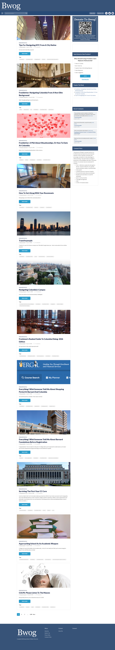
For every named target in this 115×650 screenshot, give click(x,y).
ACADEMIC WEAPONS (24, 559)
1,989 (31, 614)
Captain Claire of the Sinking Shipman (83, 68)
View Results (85, 79)
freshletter (22, 59)
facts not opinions (40, 355)
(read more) (90, 115)
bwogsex (21, 159)
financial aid (26, 109)
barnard (21, 458)
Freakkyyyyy (32, 159)
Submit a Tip (100, 13)
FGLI (21, 109)
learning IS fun (47, 559)
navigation (53, 304)
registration (37, 406)
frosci (44, 510)
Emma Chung (23, 291)
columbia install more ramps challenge (27, 304)
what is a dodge (60, 304)
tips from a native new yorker (52, 59)
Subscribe (92, 13)
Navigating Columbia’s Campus (32, 290)
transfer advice (41, 256)
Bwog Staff (22, 47)
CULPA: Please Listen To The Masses (34, 593)
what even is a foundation (53, 458)
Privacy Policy (47, 635)
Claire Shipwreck (79, 70)
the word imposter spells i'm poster (59, 559)
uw (53, 510)
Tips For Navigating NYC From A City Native (37, 45)
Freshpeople (23, 42)
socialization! (48, 207)
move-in (36, 207)
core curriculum (23, 510)
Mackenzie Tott (23, 493)
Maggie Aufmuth (23, 97)
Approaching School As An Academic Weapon (38, 543)
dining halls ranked (31, 355)
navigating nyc (37, 59)
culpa (32, 607)
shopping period (44, 406)
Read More (24, 53)
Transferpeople (25, 240)
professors (53, 607)
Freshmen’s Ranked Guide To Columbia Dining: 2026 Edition (85, 133)
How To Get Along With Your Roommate (36, 193)
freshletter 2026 (29, 59)
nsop (36, 256)
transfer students (50, 256)
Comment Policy (48, 637)
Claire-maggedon (79, 72)
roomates (42, 207)
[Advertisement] (85, 47)
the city (43, 59)
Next (34, 614)
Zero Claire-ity (78, 65)
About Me (60, 631)
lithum (49, 510)
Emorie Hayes (23, 195)
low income (51, 109)
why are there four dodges (24, 305)
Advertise (47, 631)
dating (27, 159)
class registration (28, 458)
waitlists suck (52, 406)
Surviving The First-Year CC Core (33, 491)
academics (22, 607)
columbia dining (22, 355)
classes (27, 607)
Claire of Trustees (79, 63)
